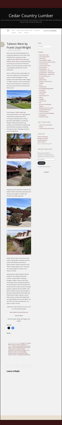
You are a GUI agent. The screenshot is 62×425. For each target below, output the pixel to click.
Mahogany (41, 99)
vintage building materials (23, 354)
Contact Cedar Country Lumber (46, 128)
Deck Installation (43, 67)
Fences (40, 85)
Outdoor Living (42, 101)
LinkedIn (13, 32)
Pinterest (26, 32)
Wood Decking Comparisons (26, 366)
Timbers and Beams (21, 344)
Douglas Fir (16, 194)
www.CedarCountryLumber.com (19, 312)
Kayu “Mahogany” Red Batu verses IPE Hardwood (12, 366)
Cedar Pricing (42, 58)
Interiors (41, 97)
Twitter (20, 32)
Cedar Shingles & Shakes (45, 60)
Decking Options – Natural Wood (46, 74)
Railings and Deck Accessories (46, 108)
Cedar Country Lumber (31, 15)
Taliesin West (19, 112)
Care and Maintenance (44, 56)
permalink (53, 30)
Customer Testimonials (44, 65)
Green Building (42, 92)
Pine (40, 102)
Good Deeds (42, 90)
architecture (15, 346)
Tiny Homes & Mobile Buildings (46, 113)
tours (21, 266)
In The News (42, 93)
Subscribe (41, 163)
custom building (16, 347)
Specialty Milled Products (45, 109)
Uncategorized (42, 115)
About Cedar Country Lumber (24, 30)
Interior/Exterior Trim (44, 95)
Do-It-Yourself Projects (44, 76)
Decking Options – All (44, 69)
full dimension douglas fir (21, 350)
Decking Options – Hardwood (46, 71)
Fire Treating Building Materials (46, 88)
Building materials (22, 346)
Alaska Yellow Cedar (43, 55)
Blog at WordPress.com (11, 417)
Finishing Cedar (42, 86)
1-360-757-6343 (42, 142)
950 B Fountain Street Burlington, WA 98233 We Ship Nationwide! (43, 138)
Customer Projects (43, 63)
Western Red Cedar (20, 59)
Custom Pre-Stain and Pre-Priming (47, 62)
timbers (15, 354)
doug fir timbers (12, 349)
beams (9, 65)
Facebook (37, 30)
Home (13, 30)
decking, (19, 65)
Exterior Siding (42, 79)
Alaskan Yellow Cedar (13, 61)
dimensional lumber (25, 347)
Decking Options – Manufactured (46, 72)
